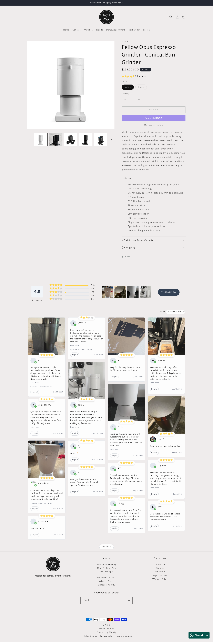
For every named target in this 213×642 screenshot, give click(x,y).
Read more (34, 383)
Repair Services (160, 575)
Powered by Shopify (106, 632)
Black (142, 88)
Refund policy (90, 636)
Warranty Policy (160, 579)
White (129, 88)
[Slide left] (30, 139)
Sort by (162, 312)
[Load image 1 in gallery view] (40, 139)
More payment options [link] (153, 125)
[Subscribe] (129, 600)
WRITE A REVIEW (168, 292)
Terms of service (124, 636)
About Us (160, 568)
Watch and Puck (106, 629)
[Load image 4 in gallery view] (85, 139)
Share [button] (127, 256)
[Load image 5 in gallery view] (100, 139)
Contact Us (160, 564)
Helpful (35, 392)
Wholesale (160, 572)
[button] (77, 30)
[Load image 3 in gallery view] (70, 139)
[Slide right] (111, 139)
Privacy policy (106, 636)
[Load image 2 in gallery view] (55, 139)
